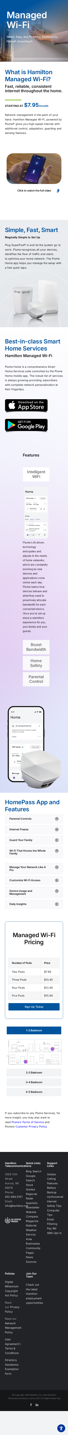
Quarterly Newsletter (32, 1205)
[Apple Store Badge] (26, 400)
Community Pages (33, 1250)
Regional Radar (31, 1196)
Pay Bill (51, 1228)
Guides (51, 1174)
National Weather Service (31, 1230)
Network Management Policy (13, 1328)
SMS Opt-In (54, 1233)
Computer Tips (53, 1213)
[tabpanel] (36, 562)
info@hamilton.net (16, 1205)
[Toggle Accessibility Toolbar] (61, 1428)
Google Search (30, 1178)
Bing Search (33, 1171)
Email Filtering (52, 1222)
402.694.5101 (13, 1196)
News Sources (31, 1259)
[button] (34, 819)
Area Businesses (33, 1241)
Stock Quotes (30, 1187)
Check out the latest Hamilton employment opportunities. (35, 1293)
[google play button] (26, 420)
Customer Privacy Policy (31, 1126)
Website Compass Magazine (32, 1216)
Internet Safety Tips (54, 1204)
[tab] (36, 474)
